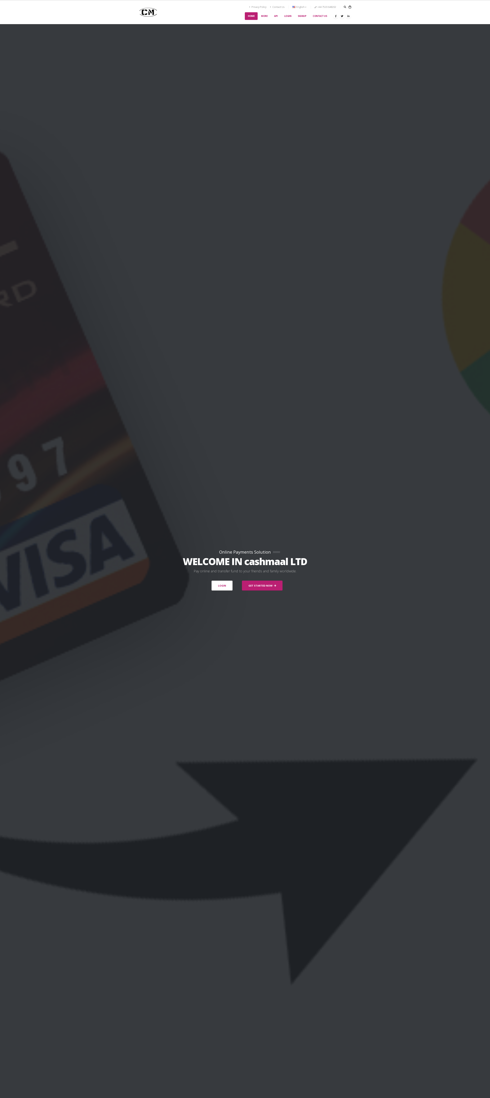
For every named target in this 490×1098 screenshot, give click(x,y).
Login (288, 16)
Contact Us (278, 7)
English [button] (300, 7)
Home (251, 16)
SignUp (302, 16)
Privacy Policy (258, 7)
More (264, 16)
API (276, 16)
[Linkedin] (348, 16)
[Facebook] (335, 16)
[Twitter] (342, 16)
